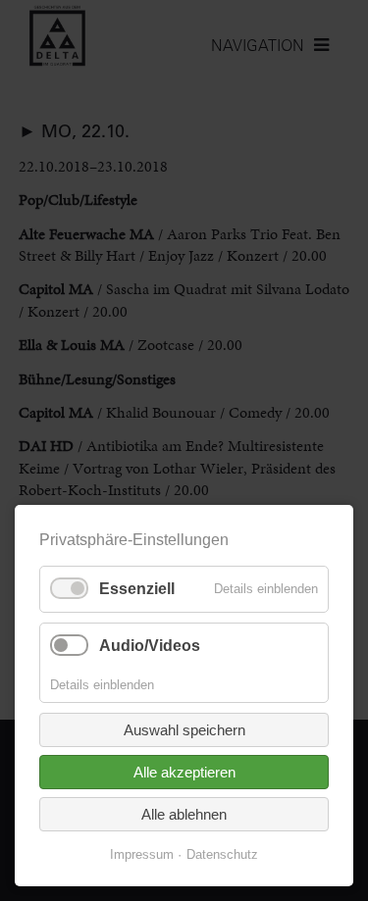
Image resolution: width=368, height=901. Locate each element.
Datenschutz (222, 854)
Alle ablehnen (184, 814)
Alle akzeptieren (184, 772)
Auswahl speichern (184, 730)
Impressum (142, 854)
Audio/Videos (149, 645)
